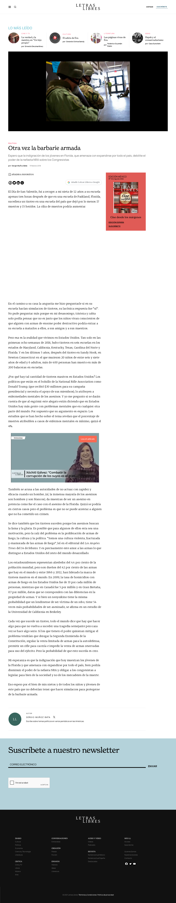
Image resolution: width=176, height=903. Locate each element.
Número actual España (96, 858)
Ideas (147, 33)
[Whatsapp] (22, 183)
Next (142, 201)
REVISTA (92, 852)
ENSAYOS (56, 861)
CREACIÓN (56, 848)
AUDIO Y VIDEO (94, 838)
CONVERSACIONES (60, 838)
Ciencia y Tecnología (23, 851)
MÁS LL (127, 838)
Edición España (116, 222)
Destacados (92, 861)
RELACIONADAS (45, 734)
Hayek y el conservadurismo (154, 38)
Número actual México (96, 855)
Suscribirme (128, 845)
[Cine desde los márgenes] (125, 198)
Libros (17, 868)
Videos (90, 841)
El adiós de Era (70, 38)
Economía (19, 848)
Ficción (54, 855)
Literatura (109, 33)
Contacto (128, 858)
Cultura (67, 34)
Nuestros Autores (131, 855)
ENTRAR (149, 7)
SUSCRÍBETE (162, 7)
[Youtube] (134, 863)
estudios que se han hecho (25, 416)
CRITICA (18, 861)
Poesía (54, 851)
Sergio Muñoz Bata (38, 717)
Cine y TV (25, 33)
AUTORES (125, 734)
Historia (54, 865)
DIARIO (18, 838)
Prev (109, 201)
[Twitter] (14, 183)
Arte (16, 874)
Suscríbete (114, 226)
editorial (73, 543)
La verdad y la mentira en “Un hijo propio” (31, 40)
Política (12, 143)
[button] (9, 7)
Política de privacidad (105, 895)
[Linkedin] (18, 183)
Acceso (127, 841)
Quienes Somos (130, 851)
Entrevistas (56, 841)
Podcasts (91, 845)
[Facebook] (10, 183)
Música (18, 871)
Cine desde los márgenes (125, 217)
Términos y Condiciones (88, 895)
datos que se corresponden (45, 592)
